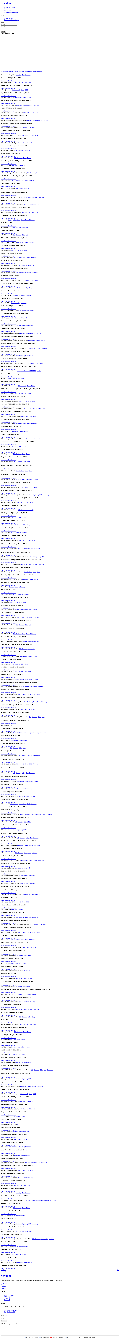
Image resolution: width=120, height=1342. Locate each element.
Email (2, 1319)
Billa (16, 82)
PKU (48, 1200)
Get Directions (12, 81)
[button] (51, 15)
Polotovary (39, 71)
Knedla (30, 71)
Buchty (16, 71)
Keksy (25, 82)
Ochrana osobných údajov (11, 12)
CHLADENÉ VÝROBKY (28, 371)
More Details (4, 81)
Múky (34, 71)
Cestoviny (21, 71)
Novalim (6, 3)
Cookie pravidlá (8, 10)
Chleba (26, 71)
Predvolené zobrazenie (7, 71)
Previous (3, 1270)
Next (118, 1270)
